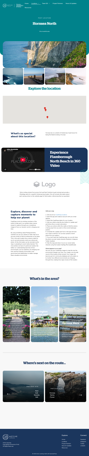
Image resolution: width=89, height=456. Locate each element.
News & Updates (71, 3)
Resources (28, 8)
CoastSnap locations (61, 215)
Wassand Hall (14, 315)
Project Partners (58, 3)
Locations (34, 3)
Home (27, 3)
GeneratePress (53, 453)
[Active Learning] (13, 5)
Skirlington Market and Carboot (41, 314)
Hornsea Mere (70, 323)
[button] (45, 108)
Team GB (45, 3)
